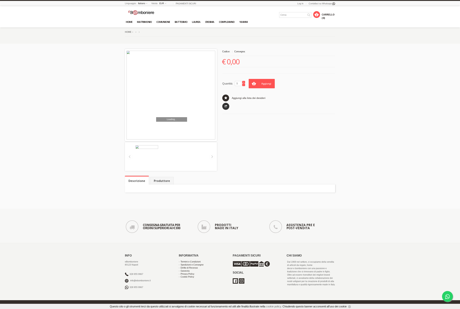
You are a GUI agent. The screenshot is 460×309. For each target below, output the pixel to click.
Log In (300, 3)
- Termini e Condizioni (190, 261)
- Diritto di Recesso (188, 268)
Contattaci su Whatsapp (320, 3)
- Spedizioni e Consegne (191, 265)
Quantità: (227, 83)
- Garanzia (184, 271)
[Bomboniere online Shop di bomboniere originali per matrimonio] (142, 12)
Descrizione (136, 181)
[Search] (309, 14)
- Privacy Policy (186, 274)
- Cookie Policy (186, 277)
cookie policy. (274, 306)
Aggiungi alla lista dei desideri (248, 98)
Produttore (162, 181)
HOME (128, 32)
